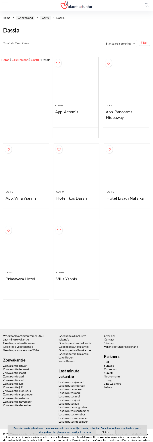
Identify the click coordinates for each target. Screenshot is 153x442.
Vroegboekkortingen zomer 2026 (23, 335)
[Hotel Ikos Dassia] (76, 169)
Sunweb (109, 365)
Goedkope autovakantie (74, 346)
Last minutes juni (69, 400)
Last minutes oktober (72, 414)
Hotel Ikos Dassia (71, 198)
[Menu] (5, 5)
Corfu (45, 17)
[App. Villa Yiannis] (26, 169)
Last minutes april (69, 392)
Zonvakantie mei (13, 380)
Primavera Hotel (20, 278)
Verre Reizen (67, 361)
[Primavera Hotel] (26, 250)
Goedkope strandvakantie (75, 343)
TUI (106, 362)
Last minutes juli (69, 403)
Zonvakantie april (13, 376)
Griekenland (25, 17)
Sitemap (109, 343)
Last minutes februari (72, 385)
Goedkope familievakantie (75, 350)
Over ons (110, 335)
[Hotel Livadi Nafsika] (127, 169)
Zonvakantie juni (13, 383)
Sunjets (109, 372)
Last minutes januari (71, 382)
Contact (109, 339)
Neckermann (112, 376)
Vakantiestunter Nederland (121, 346)
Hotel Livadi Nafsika (125, 198)
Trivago (108, 380)
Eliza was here (112, 383)
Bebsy (108, 387)
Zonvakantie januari (15, 365)
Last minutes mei (69, 396)
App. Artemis (66, 111)
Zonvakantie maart (14, 372)
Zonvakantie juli (13, 387)
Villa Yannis (66, 278)
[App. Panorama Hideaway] (126, 83)
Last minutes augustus (73, 407)
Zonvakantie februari (16, 369)
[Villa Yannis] (76, 250)
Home (6, 17)
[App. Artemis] (75, 83)
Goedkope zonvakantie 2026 (21, 350)
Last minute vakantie (16, 339)
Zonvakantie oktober (16, 398)
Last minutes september (74, 410)
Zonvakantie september (18, 394)
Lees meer (85, 432)
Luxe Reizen (66, 357)
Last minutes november (73, 418)
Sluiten (105, 432)
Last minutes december (73, 421)
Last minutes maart (70, 389)
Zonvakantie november (17, 401)
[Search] (147, 5)
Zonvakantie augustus (17, 390)
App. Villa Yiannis (21, 198)
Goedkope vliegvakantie (18, 346)
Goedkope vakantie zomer (19, 343)
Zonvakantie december (17, 405)
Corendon (110, 369)
